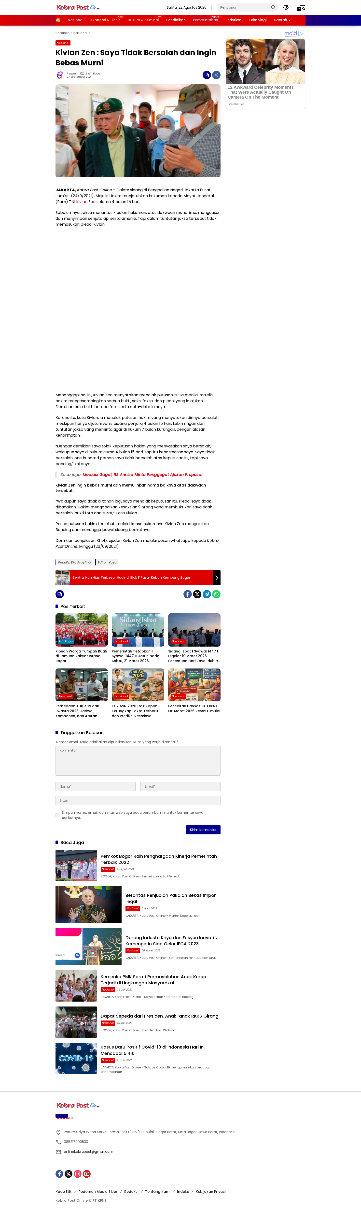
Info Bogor (66, 641)
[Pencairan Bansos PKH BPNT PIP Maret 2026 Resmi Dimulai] (194, 684)
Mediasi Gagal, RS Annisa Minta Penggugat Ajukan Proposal (142, 474)
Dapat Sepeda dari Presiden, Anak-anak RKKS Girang (159, 1016)
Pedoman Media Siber (98, 1191)
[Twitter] (197, 594)
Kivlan (81, 202)
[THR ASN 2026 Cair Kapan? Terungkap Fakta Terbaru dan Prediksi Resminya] (138, 684)
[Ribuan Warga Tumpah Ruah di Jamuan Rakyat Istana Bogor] (82, 629)
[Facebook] (187, 594)
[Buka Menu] (299, 9)
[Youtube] (87, 1174)
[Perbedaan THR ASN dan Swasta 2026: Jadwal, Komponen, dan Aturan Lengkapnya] (82, 684)
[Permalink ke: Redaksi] (61, 75)
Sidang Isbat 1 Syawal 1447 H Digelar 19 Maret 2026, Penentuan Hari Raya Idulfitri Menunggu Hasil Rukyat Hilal (194, 656)
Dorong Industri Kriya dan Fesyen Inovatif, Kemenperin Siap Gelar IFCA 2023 (171, 940)
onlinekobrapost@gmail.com (88, 1151)
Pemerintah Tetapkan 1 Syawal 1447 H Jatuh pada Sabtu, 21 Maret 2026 (135, 656)
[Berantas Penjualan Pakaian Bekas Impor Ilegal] (89, 904)
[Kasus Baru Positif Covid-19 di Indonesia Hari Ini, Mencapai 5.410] (76, 1058)
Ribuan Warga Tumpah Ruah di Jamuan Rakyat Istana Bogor (81, 656)
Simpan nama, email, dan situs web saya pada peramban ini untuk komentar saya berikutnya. (132, 815)
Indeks (183, 1191)
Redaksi (72, 73)
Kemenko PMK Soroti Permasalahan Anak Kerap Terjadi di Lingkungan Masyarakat (153, 980)
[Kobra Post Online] (78, 7)
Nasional (63, 43)
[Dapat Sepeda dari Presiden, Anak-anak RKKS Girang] (76, 1022)
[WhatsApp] (216, 594)
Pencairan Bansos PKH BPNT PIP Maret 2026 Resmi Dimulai (194, 708)
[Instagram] (78, 1174)
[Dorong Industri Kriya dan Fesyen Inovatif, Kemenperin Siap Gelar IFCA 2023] (89, 946)
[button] (273, 7)
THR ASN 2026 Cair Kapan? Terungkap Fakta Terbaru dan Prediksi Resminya (135, 711)
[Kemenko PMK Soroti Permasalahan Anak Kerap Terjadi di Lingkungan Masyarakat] (76, 986)
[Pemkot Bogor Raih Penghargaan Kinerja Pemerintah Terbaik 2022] (76, 865)
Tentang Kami (157, 1191)
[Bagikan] (216, 75)
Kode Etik (64, 1191)
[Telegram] (207, 594)
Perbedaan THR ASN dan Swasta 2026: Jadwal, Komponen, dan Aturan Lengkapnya (77, 711)
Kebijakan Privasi (210, 1191)
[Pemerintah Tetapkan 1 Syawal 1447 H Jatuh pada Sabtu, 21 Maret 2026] (138, 629)
